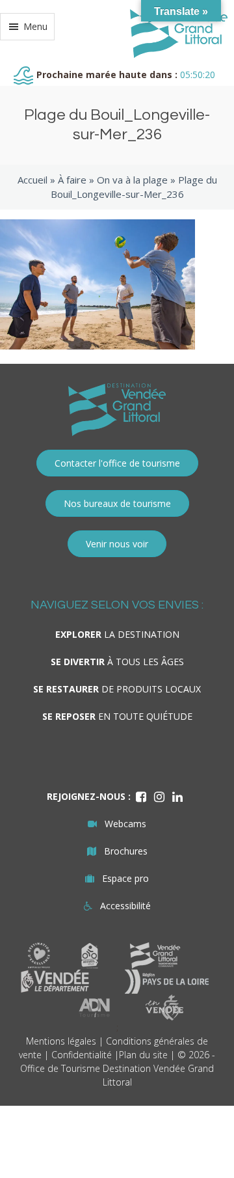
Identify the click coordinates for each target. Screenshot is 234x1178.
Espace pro (125, 878)
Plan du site (143, 1054)
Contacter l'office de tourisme (117, 463)
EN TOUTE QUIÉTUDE (117, 716)
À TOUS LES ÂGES (117, 661)
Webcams (125, 823)
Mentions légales (61, 1041)
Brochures (126, 851)
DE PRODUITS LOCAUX (117, 689)
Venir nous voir (117, 544)
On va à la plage (132, 179)
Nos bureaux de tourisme (117, 503)
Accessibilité (125, 905)
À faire (72, 179)
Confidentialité (81, 1054)
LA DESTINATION (117, 634)
